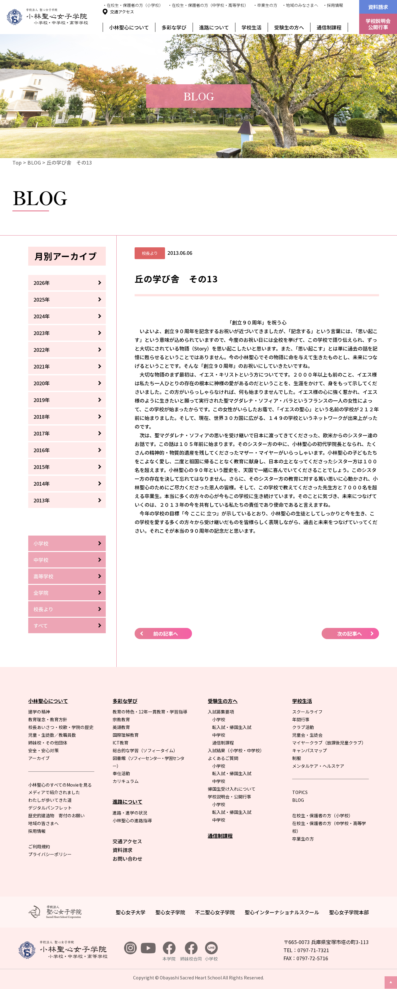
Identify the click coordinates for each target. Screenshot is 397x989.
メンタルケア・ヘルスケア (318, 766)
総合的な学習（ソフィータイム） (145, 750)
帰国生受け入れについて (232, 789)
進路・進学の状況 (130, 813)
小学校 (40, 543)
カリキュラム (126, 781)
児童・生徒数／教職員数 (52, 735)
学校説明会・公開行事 (229, 796)
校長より (43, 609)
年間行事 (301, 719)
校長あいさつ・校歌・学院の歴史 (60, 727)
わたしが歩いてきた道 (50, 800)
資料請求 (378, 7)
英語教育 (121, 727)
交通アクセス (122, 12)
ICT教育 (120, 743)
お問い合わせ (127, 858)
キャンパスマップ (309, 750)
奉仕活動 (121, 773)
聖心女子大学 (130, 912)
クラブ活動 (303, 727)
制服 (296, 758)
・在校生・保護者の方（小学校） (133, 5)
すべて (40, 625)
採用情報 (37, 831)
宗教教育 (121, 719)
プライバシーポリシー (50, 854)
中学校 (40, 559)
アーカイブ (39, 758)
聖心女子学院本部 (349, 912)
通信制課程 (329, 27)
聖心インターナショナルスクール (282, 912)
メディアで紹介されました (54, 792)
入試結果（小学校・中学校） (236, 750)
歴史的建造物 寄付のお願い (56, 815)
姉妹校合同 (191, 959)
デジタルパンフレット (50, 808)
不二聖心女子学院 (215, 912)
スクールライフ (307, 712)
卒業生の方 (303, 839)
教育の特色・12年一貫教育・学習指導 (150, 712)
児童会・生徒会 (307, 735)
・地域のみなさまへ (300, 5)
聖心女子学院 (170, 912)
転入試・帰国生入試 (231, 727)
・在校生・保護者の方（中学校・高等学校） (208, 5)
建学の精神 (39, 712)
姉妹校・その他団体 (47, 743)
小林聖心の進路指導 (132, 820)
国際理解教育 (126, 735)
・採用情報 (333, 5)
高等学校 (43, 576)
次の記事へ (349, 633)
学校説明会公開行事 (378, 24)
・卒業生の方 (265, 5)
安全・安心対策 (43, 750)
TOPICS (300, 792)
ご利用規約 (39, 846)
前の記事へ (165, 633)
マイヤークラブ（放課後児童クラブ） (329, 743)
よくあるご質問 (223, 758)
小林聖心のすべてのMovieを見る (60, 785)
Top (17, 162)
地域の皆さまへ (43, 823)
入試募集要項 (221, 712)
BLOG (34, 162)
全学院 (40, 592)
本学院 (169, 959)
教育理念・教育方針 (47, 719)
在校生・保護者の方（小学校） (322, 815)
